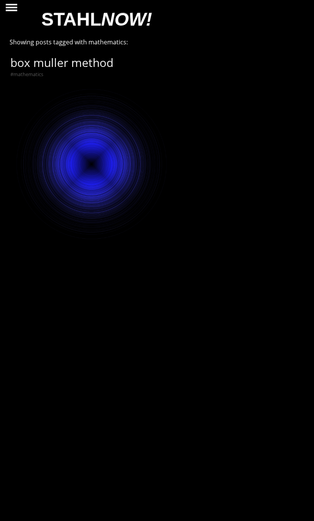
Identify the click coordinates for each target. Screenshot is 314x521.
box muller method (61, 62)
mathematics (28, 74)
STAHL (96, 19)
